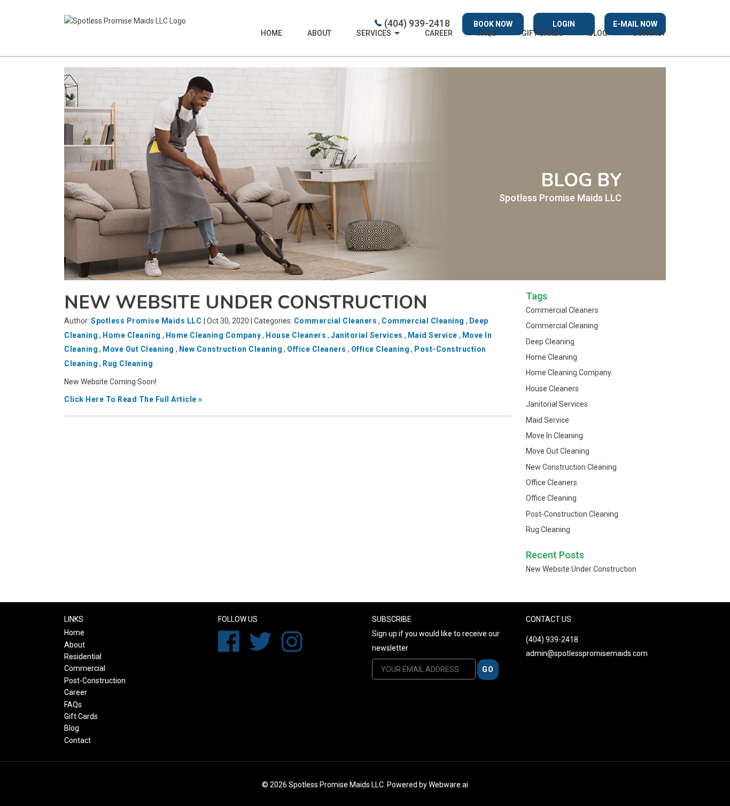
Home (271, 33)
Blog (598, 33)
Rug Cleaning (128, 363)
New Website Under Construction (246, 302)
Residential (83, 656)
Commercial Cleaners (335, 321)
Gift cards (542, 33)
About (319, 33)
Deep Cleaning (550, 341)
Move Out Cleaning (138, 349)
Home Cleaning (132, 335)
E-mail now (635, 24)
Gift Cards (81, 716)
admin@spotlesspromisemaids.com (587, 653)
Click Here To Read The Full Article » (133, 399)
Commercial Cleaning (423, 321)
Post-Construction (95, 680)
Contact (649, 33)
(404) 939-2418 (417, 23)
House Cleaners (296, 335)
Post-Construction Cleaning (572, 514)
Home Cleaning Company (213, 335)
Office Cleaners (316, 349)
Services (373, 33)
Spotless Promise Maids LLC (336, 784)
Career (439, 33)
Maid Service (432, 335)
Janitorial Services (367, 335)
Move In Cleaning (554, 435)
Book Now (492, 24)
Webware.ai (448, 784)
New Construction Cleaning (231, 349)
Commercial (84, 668)
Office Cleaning (380, 349)
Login (564, 24)
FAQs (487, 33)
